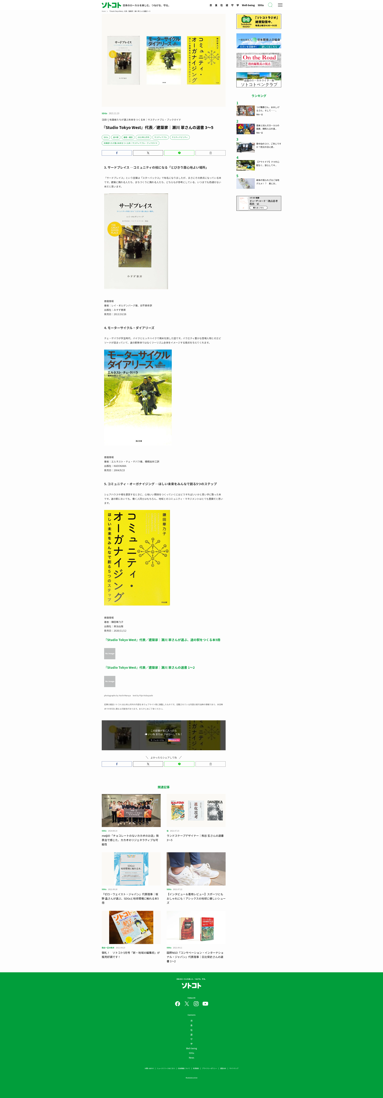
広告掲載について (184, 1068)
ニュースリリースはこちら (166, 1068)
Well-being (248, 5)
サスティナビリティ (180, 137)
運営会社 (223, 1068)
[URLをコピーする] (211, 153)
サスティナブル (160, 137)
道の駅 (115, 137)
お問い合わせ (149, 1068)
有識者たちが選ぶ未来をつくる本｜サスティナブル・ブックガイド (130, 143)
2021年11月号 (143, 137)
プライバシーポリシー (209, 1068)
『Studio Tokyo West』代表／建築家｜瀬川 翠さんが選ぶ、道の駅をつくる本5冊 (162, 639)
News (191, 1057)
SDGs (261, 5)
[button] (117, 153)
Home (104, 11)
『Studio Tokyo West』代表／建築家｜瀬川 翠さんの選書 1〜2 (149, 667)
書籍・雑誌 (128, 137)
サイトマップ (233, 1068)
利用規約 (196, 1068)
